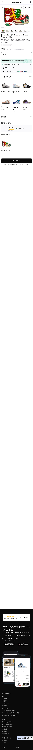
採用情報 (4, 706)
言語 (3, 747)
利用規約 (4, 701)
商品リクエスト (6, 734)
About (4, 696)
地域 (17, 747)
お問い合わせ (5, 708)
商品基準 (4, 731)
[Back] (3, 7)
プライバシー (5, 703)
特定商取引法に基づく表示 (9, 715)
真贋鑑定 (4, 698)
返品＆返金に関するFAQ (8, 710)
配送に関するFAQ (7, 726)
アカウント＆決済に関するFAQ (10, 713)
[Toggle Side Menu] (2, 2)
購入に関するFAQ (7, 722)
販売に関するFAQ (7, 724)
